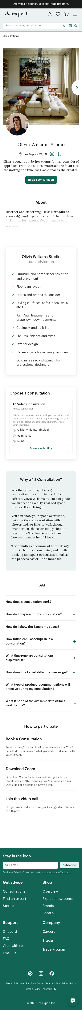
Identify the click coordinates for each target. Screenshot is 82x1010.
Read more (12, 226)
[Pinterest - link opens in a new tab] (30, 973)
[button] (58, 14)
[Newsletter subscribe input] (30, 865)
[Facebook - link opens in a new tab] (51, 973)
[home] (15, 14)
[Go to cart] (66, 14)
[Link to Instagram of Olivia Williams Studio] (52, 154)
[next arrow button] (75, 87)
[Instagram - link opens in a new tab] (41, 973)
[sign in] (50, 14)
